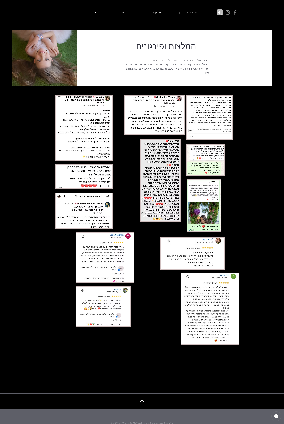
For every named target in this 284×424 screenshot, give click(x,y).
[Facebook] (235, 12)
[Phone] (220, 12)
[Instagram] (228, 12)
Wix (171, 423)
